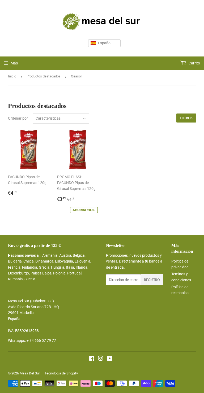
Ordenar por (18, 118)
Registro (152, 280)
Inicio (12, 76)
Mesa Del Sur (30, 373)
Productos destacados (44, 76)
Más (14, 63)
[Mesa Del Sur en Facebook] (92, 359)
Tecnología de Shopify (61, 373)
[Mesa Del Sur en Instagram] (100, 359)
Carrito (194, 63)
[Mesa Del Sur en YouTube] (109, 359)
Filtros (186, 118)
